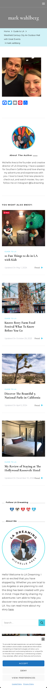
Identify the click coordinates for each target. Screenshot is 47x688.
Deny (23, 670)
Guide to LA (18, 31)
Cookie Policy (17, 684)
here (11, 609)
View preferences (23, 678)
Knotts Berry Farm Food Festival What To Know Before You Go (20, 326)
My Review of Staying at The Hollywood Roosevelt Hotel (23, 468)
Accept (23, 663)
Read (37, 267)
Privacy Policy (28, 684)
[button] (43, 639)
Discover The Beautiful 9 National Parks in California (22, 395)
